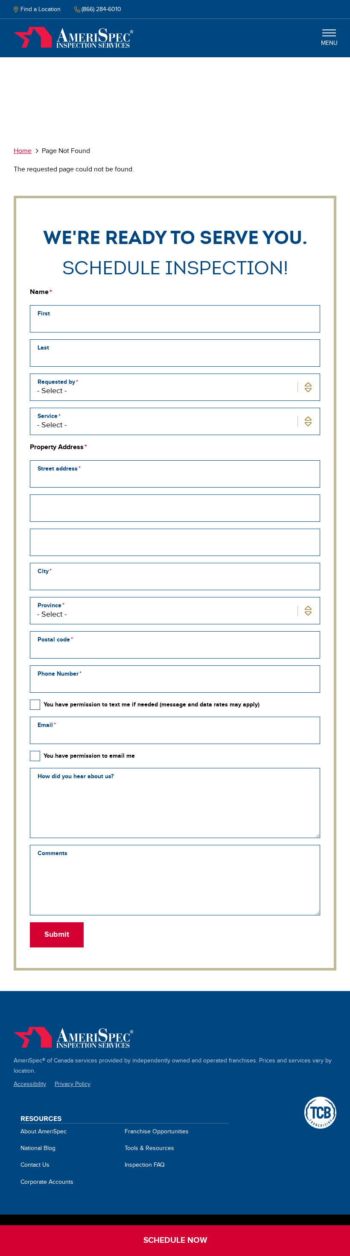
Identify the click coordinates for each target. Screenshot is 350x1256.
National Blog (37, 1148)
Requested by (56, 381)
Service (48, 416)
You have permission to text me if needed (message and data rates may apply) (152, 704)
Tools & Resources (149, 1148)
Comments (52, 853)
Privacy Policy (72, 1084)
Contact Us (35, 1165)
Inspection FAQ (145, 1165)
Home (73, 37)
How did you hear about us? (76, 776)
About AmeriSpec (43, 1131)
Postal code (54, 639)
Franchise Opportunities (157, 1131)
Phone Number (58, 673)
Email (45, 725)
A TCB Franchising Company (320, 1101)
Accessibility (30, 1084)
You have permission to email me (89, 755)
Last (43, 347)
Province (49, 605)
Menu (329, 43)
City (43, 571)
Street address (58, 468)
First (44, 313)
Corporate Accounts (46, 1182)
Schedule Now (175, 1240)
